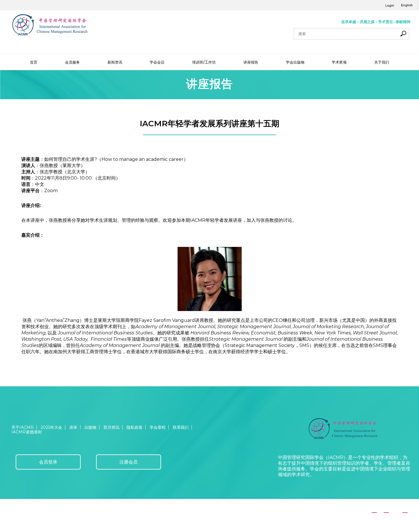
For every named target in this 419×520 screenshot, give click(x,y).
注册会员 (128, 462)
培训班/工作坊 (204, 62)
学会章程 (158, 427)
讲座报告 (250, 62)
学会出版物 (295, 62)
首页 (33, 62)
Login (389, 5)
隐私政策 (135, 427)
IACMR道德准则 (26, 431)
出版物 (90, 427)
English (407, 5)
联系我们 (181, 427)
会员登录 (48, 462)
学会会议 (157, 62)
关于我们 (381, 62)
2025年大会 (51, 427)
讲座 (73, 427)
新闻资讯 (114, 62)
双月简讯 (111, 427)
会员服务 (72, 62)
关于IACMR (22, 427)
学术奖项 (339, 62)
